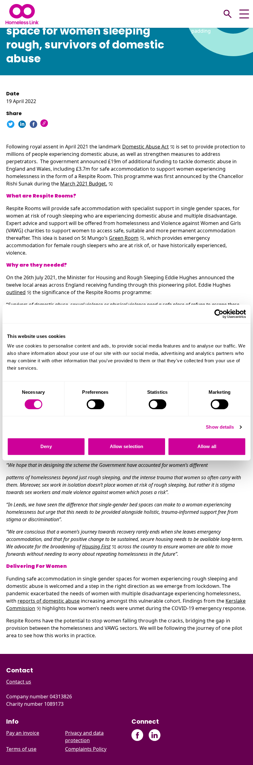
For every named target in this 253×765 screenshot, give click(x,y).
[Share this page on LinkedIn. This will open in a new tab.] (22, 124)
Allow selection (126, 446)
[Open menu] (244, 14)
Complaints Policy (85, 749)
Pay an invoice (22, 733)
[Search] (227, 14)
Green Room (124, 238)
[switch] (95, 404)
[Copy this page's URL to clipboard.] (44, 123)
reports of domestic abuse (49, 600)
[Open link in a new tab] (172, 146)
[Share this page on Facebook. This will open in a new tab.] (33, 124)
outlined (16, 292)
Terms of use (21, 749)
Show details (220, 427)
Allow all (206, 446)
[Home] (22, 14)
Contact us (18, 681)
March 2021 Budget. (83, 183)
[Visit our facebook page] (137, 735)
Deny (46, 446)
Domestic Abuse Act (145, 146)
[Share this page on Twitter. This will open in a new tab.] (10, 124)
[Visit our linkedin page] (154, 735)
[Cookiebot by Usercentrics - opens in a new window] (219, 313)
